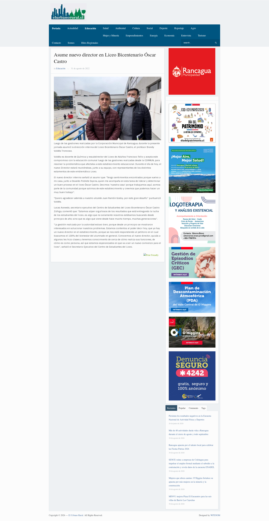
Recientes (171, 408)
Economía (169, 35)
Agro (193, 28)
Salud (106, 28)
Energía (154, 35)
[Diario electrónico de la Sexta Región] (68, 11)
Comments (193, 408)
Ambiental (120, 28)
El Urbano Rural (75, 515)
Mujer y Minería (111, 35)
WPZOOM (215, 515)
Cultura (136, 28)
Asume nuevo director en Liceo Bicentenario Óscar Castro (105, 57)
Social (150, 28)
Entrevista (186, 35)
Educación (90, 28)
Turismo (202, 35)
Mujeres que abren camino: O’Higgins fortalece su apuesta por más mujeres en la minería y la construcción (191, 482)
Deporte (164, 28)
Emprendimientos (134, 35)
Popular (182, 408)
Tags (203, 408)
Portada (56, 28)
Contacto (56, 42)
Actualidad (72, 28)
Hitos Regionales (89, 42)
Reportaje (179, 28)
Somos (71, 42)
